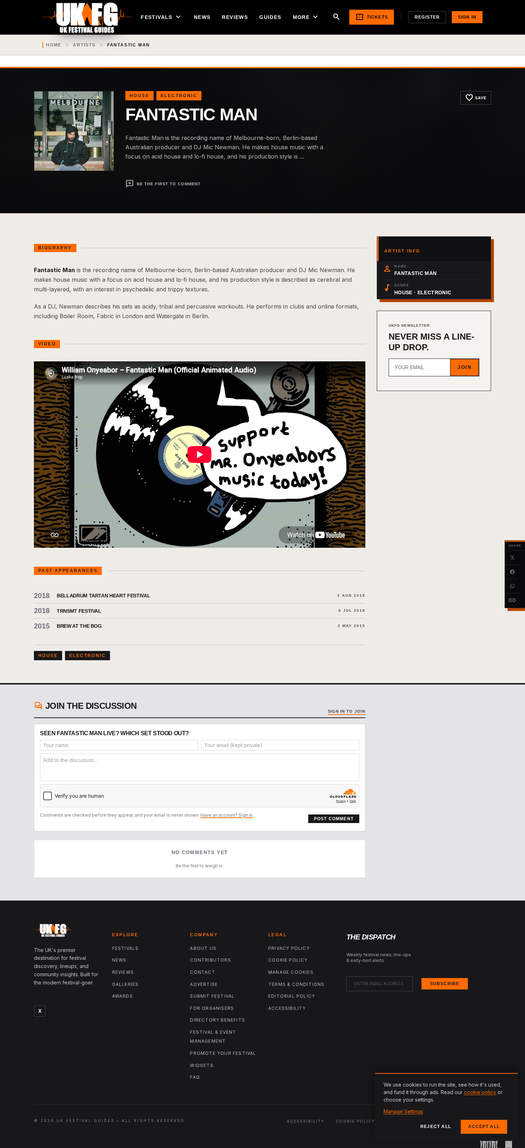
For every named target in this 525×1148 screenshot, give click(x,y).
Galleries (125, 984)
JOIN (464, 367)
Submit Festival (212, 996)
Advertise (204, 984)
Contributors (210, 960)
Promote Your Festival (223, 1053)
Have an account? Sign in (226, 815)
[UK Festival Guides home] (67, 932)
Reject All (435, 1126)
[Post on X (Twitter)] (512, 558)
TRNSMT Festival (79, 611)
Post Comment (334, 818)
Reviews (235, 17)
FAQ (195, 1077)
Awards (122, 996)
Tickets (371, 17)
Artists (84, 44)
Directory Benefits (217, 1020)
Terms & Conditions (296, 984)
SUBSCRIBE (445, 983)
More (306, 17)
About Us (203, 948)
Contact (202, 972)
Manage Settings (403, 1111)
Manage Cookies (291, 972)
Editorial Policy (291, 996)
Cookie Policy (288, 960)
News (202, 17)
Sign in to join (347, 711)
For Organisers (212, 1008)
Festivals (161, 17)
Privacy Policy (289, 948)
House (139, 95)
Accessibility (287, 1008)
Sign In (467, 17)
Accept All (484, 1126)
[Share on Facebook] (512, 572)
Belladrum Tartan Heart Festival (103, 595)
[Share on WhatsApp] (512, 586)
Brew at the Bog (79, 626)
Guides (270, 17)
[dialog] (446, 1107)
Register (427, 17)
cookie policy (480, 1092)
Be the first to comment (163, 184)
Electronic (179, 95)
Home (53, 44)
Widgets (201, 1065)
